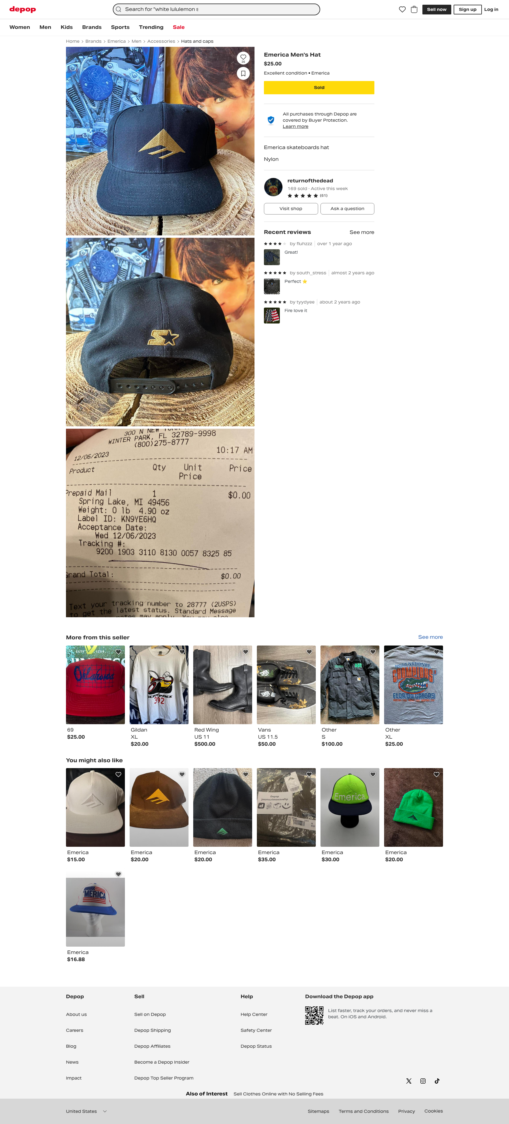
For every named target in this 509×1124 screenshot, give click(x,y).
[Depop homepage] (22, 9)
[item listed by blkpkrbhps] (95, 907)
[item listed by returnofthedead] (95, 685)
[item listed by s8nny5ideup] (222, 807)
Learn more (295, 126)
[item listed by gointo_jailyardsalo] (159, 807)
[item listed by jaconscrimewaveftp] (286, 807)
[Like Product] (118, 652)
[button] (330, 195)
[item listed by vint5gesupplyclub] (413, 807)
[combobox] (216, 9)
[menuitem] (20, 27)
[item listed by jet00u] (95, 807)
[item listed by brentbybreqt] (349, 807)
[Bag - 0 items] (414, 9)
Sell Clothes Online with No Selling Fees (278, 1094)
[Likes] (402, 9)
